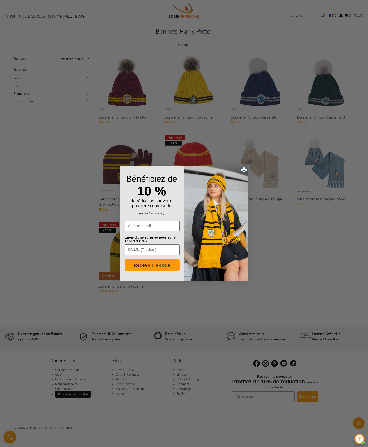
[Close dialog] (244, 170)
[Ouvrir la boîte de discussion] (359, 439)
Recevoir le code (152, 265)
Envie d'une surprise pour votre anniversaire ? (150, 239)
